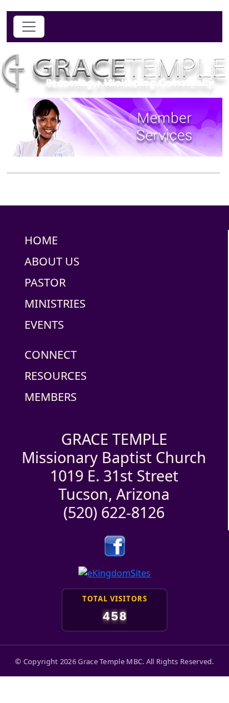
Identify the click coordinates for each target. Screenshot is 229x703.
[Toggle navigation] (28, 27)
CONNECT (50, 354)
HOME (41, 240)
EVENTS (44, 324)
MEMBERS (50, 396)
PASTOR (45, 282)
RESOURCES (55, 375)
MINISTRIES (55, 303)
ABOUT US (51, 261)
